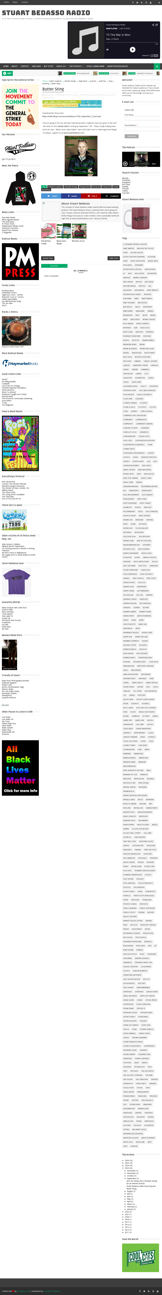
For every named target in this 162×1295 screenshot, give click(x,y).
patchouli (142, 858)
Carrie (138, 374)
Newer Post (48, 258)
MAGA (147, 750)
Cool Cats (127, 440)
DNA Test (147, 507)
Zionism (134, 1146)
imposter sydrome (145, 666)
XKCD (4, 305)
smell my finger (147, 996)
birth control (143, 324)
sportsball (143, 1017)
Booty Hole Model (61, 242)
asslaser (127, 290)
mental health (129, 787)
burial (126, 353)
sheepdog (127, 992)
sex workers (129, 983)
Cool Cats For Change (11, 386)
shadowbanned (143, 988)
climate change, (86, 95)
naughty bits (129, 812)
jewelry (126, 691)
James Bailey (137, 683)
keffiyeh (141, 695)
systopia (127, 1063)
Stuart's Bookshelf (132, 1046)
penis (125, 866)
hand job (143, 624)
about (15, 2)
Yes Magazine (7, 405)
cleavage (139, 399)
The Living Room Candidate (13, 494)
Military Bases (7, 490)
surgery (143, 1050)
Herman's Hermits (131, 641)
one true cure (129, 841)
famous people (149, 557)
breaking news (130, 344)
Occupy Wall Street (132, 833)
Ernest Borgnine (130, 553)
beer (125, 319)
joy (124, 695)
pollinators (139, 887)
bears (153, 315)
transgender (143, 1092)
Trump (126, 1100)
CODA (125, 411)
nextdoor (143, 816)
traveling (142, 1096)
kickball (145, 704)
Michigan (143, 787)
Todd (148, 1088)
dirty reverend (47, 73)
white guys (128, 1142)
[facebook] (133, 2)
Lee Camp (140, 724)
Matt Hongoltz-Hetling (133, 770)
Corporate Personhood (134, 453)
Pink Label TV (7, 616)
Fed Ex (154, 562)
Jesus (155, 687)
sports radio (129, 1017)
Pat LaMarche (129, 858)
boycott (135, 340)
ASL (149, 286)
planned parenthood (132, 875)
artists (142, 286)
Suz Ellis (5, 624)
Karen (132, 695)
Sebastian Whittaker (132, 975)
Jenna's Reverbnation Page (13, 687)
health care (147, 633)
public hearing (130, 908)
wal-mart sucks (139, 1129)
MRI (150, 804)
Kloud (133, 712)
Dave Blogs (149, 474)
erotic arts (147, 553)
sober (140, 1000)
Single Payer (152, 992)
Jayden (140, 687)
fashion (126, 562)
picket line (149, 866)
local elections (130, 741)
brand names (148, 340)
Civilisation (128, 395)
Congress (144, 432)
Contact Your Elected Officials (14, 484)
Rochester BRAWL (9, 693)
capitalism (128, 374)
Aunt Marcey (82, 73)
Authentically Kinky (132, 294)
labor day (127, 720)
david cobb (128, 482)
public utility (129, 912)
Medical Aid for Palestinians (13, 546)
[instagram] (146, 2)
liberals (127, 733)
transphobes (129, 1096)
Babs (137, 299)
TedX (150, 1067)
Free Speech (138, 578)
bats (138, 315)
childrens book (130, 386)
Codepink (5, 383)
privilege (135, 900)
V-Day (4, 403)
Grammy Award (129, 612)
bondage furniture (131, 336)
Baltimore (147, 307)
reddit (126, 929)
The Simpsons (142, 1079)
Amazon (126, 278)
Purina (141, 912)
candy (126, 370)
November (131, 1173)
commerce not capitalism (134, 415)
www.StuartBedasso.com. (74, 133)
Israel (126, 683)
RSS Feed (126, 184)
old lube (147, 833)
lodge (143, 741)
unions (138, 1113)
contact (25, 2)
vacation (141, 1117)
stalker (143, 1021)
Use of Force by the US (11, 498)
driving (150, 520)
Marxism (142, 762)
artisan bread (129, 286)
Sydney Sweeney (142, 1059)
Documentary (129, 511)
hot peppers (142, 653)
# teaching (46, 190)
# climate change (71, 187)
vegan (139, 1121)
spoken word (146, 1013)
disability (127, 507)
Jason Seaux (128, 687)
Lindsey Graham (146, 73)
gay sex (139, 595)
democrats (147, 491)
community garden (144, 424)
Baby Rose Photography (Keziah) (15, 680)
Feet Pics (143, 566)
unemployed (143, 1109)
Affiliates (127, 265)
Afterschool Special (132, 269)
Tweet (55, 196)
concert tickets (130, 428)
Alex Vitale (139, 273)
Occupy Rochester (140, 829)
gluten (146, 608)
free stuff (151, 578)
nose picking (143, 825)
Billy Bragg (128, 324)
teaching (45, 83)
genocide (144, 599)
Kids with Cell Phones (146, 708)
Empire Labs (7, 685)
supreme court (130, 1050)
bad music (127, 307)
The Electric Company (133, 1075)
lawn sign (139, 720)
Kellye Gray (128, 699)
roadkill (148, 942)
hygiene (126, 662)
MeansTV (144, 775)
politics (127, 887)
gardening (141, 587)
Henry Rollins (141, 637)
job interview (151, 691)
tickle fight (128, 1088)
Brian (142, 344)
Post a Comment (51, 276)
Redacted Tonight (148, 925)
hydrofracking (145, 658)
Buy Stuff (49, 66)
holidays (143, 645)
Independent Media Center (13, 226)
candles (154, 365)
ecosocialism (142, 528)
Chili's (143, 386)
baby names (147, 299)
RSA (149, 946)
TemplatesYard (23, 1291)
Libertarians (139, 733)
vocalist (137, 1125)
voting (126, 1129)
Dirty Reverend (61, 73)
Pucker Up (6, 618)
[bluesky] (155, 2)
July (128, 1194)
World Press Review (10, 230)
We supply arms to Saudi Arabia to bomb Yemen (18, 556)
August (130, 1191)
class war (127, 399)
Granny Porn (145, 612)
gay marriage (143, 591)
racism (151, 912)
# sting (115, 187)
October (130, 1176)
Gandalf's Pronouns (123, 73)
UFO (125, 1104)
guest (125, 620)
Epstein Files (129, 549)
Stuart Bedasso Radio (46, 12)
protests (144, 904)
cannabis (145, 370)
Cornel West (129, 449)
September (131, 1178)
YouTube (125, 193)
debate (139, 482)
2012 (127, 1230)
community (128, 424)
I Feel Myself (7, 614)
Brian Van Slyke (147, 349)
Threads (125, 188)
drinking (139, 520)
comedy (134, 411)
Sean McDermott (140, 971)
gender (149, 595)
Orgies (126, 846)
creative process (149, 457)
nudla (154, 825)
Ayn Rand (127, 299)
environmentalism (131, 545)
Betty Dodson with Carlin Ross (14, 607)
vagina (150, 1117)
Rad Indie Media (8, 217)
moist (140, 800)
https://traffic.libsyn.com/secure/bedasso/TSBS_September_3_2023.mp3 (71, 116)
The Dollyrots (147, 1071)
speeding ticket (130, 1013)
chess (126, 382)
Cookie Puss (144, 436)
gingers (126, 608)
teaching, (50, 97)
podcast (93, 81)
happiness (128, 628)
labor (155, 716)
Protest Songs (130, 904)
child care (136, 382)
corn (150, 445)
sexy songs (128, 988)
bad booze (142, 303)
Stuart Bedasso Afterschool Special (141, 1186)
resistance (137, 929)
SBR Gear (36, 66)
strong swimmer (139, 1038)
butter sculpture (55, 81)
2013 (127, 1227)
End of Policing (144, 541)
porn (140, 891)
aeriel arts (153, 261)
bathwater (128, 315)
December (131, 1170)
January (130, 1209)
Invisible (143, 679)
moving (143, 804)
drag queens (144, 516)
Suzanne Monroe (9, 697)
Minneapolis (128, 791)
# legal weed (85, 187)
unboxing (147, 1104)
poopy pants (129, 891)
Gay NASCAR (128, 595)
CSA (148, 461)
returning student (131, 933)
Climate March (63, 126)
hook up (143, 649)
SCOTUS (126, 971)
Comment (114, 196)
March (129, 1204)
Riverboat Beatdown (132, 942)
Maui (149, 770)
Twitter (125, 191)
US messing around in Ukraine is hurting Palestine (18, 549)
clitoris (143, 403)
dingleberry (128, 499)
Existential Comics (9, 292)
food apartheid (130, 574)
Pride (125, 900)
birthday (127, 328)
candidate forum (140, 365)
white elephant (148, 1138)
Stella (126, 1029)
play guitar (128, 879)
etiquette (127, 557)
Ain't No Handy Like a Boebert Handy (142, 1181)
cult (155, 461)
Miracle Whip (129, 800)
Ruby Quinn (128, 950)
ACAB (125, 253)
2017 (127, 1222)
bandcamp (140, 311)
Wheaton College (130, 1138)
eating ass (128, 528)
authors (147, 294)
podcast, (104, 95)
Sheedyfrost (7, 695)
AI (124, 273)
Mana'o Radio (7, 689)
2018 (127, 1219)
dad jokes (146, 466)
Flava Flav (145, 570)
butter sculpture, (73, 95)
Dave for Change (130, 478)
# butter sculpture (55, 187)
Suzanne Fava (144, 1054)
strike (126, 1038)
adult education (138, 261)
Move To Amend (9, 392)
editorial (127, 532)
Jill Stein (137, 691)
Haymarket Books (131, 633)
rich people (141, 937)
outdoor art (138, 846)
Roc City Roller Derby (10, 691)
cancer (126, 365)
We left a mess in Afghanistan (14, 552)
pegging (150, 862)
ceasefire (127, 378)
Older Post (113, 258)
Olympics (127, 837)
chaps (151, 378)
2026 (127, 1160)
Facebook (126, 180)
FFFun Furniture (130, 570)
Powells (127, 896)
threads (152, 1084)
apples (139, 282)
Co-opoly (142, 407)
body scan (128, 332)
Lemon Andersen (143, 729)
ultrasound (135, 1104)
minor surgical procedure (135, 795)
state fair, (111, 95)
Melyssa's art (129, 783)
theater (154, 1079)
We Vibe (5, 629)
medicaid (127, 779)
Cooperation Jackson (145, 440)
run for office (130, 954)
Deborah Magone (9, 683)
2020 (127, 1217)
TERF (125, 1071)
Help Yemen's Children (11, 544)
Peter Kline (136, 866)
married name (129, 762)
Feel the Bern (129, 566)
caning (135, 370)
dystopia (143, 524)
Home (6, 2)
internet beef (129, 679)
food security (146, 574)
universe (149, 1113)
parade (138, 850)
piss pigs (127, 871)
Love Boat (143, 745)
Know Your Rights (147, 712)
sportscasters (130, 1021)
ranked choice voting (133, 921)
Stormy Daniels (147, 1029)
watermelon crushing (133, 1134)
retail (147, 929)
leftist (150, 724)
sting (110, 81)
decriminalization (149, 486)
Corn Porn (93, 73)
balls (137, 307)
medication (139, 779)
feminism (154, 566)
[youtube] (151, 2)
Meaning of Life (130, 775)
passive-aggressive (131, 854)
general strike (130, 599)
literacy (151, 737)
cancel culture (150, 361)
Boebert (149, 332)
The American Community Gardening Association (17, 399)
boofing (147, 336)
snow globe (128, 1000)
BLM (135, 328)
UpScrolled (128, 1117)
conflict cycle (130, 432)
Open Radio (7, 725)
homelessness (129, 649)
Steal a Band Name (95, 66)
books (126, 340)
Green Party (128, 616)
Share (74, 196)
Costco (126, 457)
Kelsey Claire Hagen (145, 699)
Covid (135, 457)
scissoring (146, 967)
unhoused (127, 1113)
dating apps (128, 474)
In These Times (8, 224)
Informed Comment (10, 228)
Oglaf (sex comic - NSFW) (12, 295)
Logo (151, 741)
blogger (54, 266)
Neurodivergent (145, 812)
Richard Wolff (7, 396)
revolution (148, 933)
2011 (127, 1232)
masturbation (129, 766)
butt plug (127, 357)
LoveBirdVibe (129, 750)
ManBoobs (138, 754)
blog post (145, 328)
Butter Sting (131, 1188)
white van (140, 1142)
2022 (127, 1211)
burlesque (136, 353)
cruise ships (138, 461)
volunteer (149, 1125)
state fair (102, 81)
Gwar (141, 620)
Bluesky (125, 178)
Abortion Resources (117, 66)
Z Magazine (7, 232)
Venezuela (149, 1121)
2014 (127, 1224)
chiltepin (154, 386)
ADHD (125, 261)
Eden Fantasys (8, 612)
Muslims (127, 808)
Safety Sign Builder (9, 299)
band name (128, 311)
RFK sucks (128, 937)
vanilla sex (128, 1121)
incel (125, 670)
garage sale (128, 587)
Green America (8, 390)
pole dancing (129, 883)
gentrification (129, 603)
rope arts (140, 946)
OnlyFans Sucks (146, 841)
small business (130, 996)
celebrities (140, 378)
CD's (146, 374)
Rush (142, 954)
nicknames (143, 820)
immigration (128, 666)
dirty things (145, 503)
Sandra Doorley (142, 958)
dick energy (147, 495)
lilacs (151, 733)
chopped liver (129, 390)
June (129, 1196)
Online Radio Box (9, 723)
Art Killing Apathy (9, 381)
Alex (130, 273)
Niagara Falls (129, 820)
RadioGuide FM (8, 732)
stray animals (129, 1033)
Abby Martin (128, 248)
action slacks (137, 253)
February (130, 1206)
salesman (127, 958)
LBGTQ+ (150, 720)
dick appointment (131, 495)
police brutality (145, 883)
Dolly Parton (152, 511)
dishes (138, 507)
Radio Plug (6, 730)
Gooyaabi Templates (51, 1291)
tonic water (128, 1092)
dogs (140, 511)
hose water (128, 653)
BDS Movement (8, 481)
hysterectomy (139, 662)
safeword (151, 954)
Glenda (137, 608)
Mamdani (127, 754)
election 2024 (129, 537)
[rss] (142, 2)
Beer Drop (135, 319)
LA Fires (146, 716)
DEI (124, 491)
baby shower (129, 303)
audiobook (139, 290)
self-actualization (131, 979)
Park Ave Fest (150, 850)
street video (144, 1033)
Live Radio (6, 717)
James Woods (152, 683)
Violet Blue (6, 626)
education (139, 532)
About (15, 66)
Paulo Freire (129, 862)
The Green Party (8, 492)
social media (151, 1000)
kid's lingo (128, 708)
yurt (125, 1146)
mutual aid (138, 808)
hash (138, 628)
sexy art (141, 983)
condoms (145, 428)
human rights (129, 658)
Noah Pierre (128, 825)
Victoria (127, 1125)
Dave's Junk (146, 478)
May (129, 1199)
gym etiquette (129, 624)
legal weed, (96, 95)
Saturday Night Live (143, 962)
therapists (128, 1084)
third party (141, 1084)
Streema (5, 734)
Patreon (153, 858)
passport (148, 854)
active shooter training (134, 257)
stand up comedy (130, 1025)
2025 (127, 1163)
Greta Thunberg (144, 616)
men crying (144, 783)
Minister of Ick (78, 241)
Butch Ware (150, 353)
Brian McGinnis (130, 349)
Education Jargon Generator (13, 486)
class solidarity (144, 395)
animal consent (140, 278)
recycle (133, 925)
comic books (146, 411)
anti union (128, 282)
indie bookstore (130, 674)
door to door (129, 516)
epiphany (147, 545)
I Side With (153, 662)
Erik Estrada (143, 549)
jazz (148, 687)
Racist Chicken (130, 917)
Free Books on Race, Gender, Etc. (15, 488)
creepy (126, 461)
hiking (145, 641)
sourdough (128, 1004)
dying (133, 524)
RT (155, 946)
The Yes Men (7, 303)
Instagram (126, 182)
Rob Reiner (128, 946)
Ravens (149, 921)
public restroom (147, 908)
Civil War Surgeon (147, 390)
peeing (141, 862)
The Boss (134, 1071)
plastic (148, 875)
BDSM (145, 315)
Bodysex (139, 332)
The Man (149, 1075)
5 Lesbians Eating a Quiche (135, 244)
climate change (70, 81)
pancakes (127, 850)
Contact (25, 66)
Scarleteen (6, 622)
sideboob (139, 992)
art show (149, 282)
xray (150, 1142)
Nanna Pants (152, 808)
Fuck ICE (141, 582)
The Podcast (75, 66)
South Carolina (143, 1004)
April (129, 1201)
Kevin (125, 704)
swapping (127, 1059)
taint (136, 1063)
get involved (145, 603)
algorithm (151, 273)
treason (153, 1096)
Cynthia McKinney (131, 466)
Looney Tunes (129, 745)
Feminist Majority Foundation (14, 388)
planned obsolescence (145, 871)
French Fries (129, 582)
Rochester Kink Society (11, 620)
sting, (44, 97)
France (126, 578)
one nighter (140, 837)
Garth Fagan (128, 591)
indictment (136, 670)
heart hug (127, 637)
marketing (143, 758)
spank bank (128, 1008)
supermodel (149, 1046)
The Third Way (8, 496)
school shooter (130, 967)
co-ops (153, 407)
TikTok (140, 1088)
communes (128, 420)
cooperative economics (134, 445)
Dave (139, 474)
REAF (125, 925)
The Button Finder (46, 242)
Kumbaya (135, 716)
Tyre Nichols (147, 1100)
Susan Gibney (129, 1054)
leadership (128, 724)
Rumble (125, 186)
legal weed (83, 81)
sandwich (127, 962)
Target (145, 1063)
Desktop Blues (8, 290)
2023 (127, 1168)
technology (139, 1067)
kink (125, 712)
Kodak (126, 716)
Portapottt (150, 891)
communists (141, 420)
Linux (142, 737)
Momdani (150, 800)
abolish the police (145, 248)
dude (125, 524)
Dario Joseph (129, 470)
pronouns (147, 900)
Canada (137, 361)
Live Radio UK (7, 719)
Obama (126, 829)
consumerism (129, 436)
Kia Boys (135, 704)
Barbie (151, 311)
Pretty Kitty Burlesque (144, 896)
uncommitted (129, 1109)
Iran (151, 679)
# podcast (96, 187)
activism (110, 73)
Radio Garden (7, 727)
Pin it (94, 196)
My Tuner (6, 721)
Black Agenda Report (10, 219)
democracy (134, 491)
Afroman (139, 265)
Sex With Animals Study (11, 301)
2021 (127, 1214)
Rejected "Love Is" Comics (13, 297)
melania (150, 779)
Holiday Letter (129, 645)
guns (134, 620)
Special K (141, 1008)
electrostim (144, 537)
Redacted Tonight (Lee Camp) (14, 394)
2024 (127, 1165)
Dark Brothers (144, 470)
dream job (127, 520)
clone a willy (129, 407)
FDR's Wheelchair (141, 562)
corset (151, 453)
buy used (127, 361)
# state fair (106, 187)
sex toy (146, 979)
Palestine (151, 846)
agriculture (150, 269)
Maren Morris (129, 758)
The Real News (8, 222)
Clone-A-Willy (7, 609)
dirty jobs (142, 499)
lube (140, 750)
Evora (137, 557)
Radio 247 (61, 66)
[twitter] (137, 2)
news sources (129, 816)
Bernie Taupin (149, 319)
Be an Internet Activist (136, 1183)
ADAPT (5, 379)
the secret (128, 1079)
